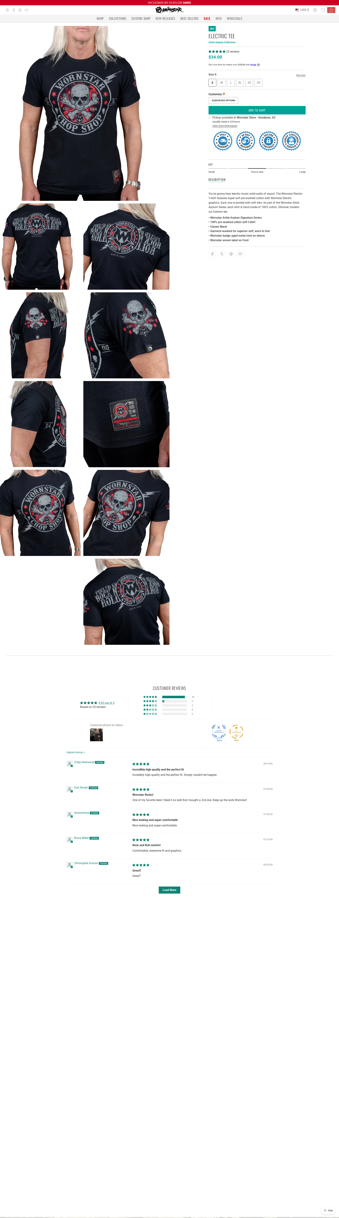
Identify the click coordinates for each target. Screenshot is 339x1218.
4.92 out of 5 (106, 703)
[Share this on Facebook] (212, 254)
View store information (224, 125)
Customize (215, 94)
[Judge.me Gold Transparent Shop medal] (236, 732)
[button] (100, 18)
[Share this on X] (222, 254)
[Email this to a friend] (240, 254)
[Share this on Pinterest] (231, 254)
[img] (140, 764)
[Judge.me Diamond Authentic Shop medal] (219, 732)
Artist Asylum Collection (222, 42)
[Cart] (331, 10)
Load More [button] (169, 890)
